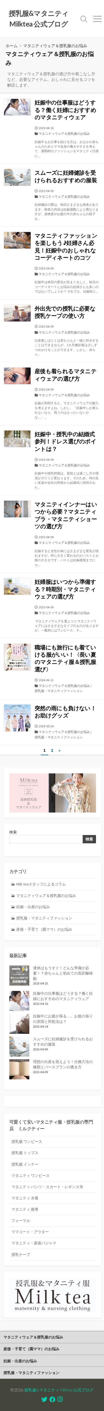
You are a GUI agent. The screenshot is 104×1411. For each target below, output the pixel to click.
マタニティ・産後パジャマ (33, 1243)
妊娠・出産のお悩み (33, 906)
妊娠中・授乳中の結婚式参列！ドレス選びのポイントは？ (65, 441)
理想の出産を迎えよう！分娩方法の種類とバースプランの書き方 (63, 1064)
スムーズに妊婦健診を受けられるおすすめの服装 (66, 176)
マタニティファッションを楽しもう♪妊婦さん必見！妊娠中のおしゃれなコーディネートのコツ (66, 246)
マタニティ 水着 (24, 1198)
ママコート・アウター (30, 1231)
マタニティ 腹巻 (24, 1209)
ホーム (12, 45)
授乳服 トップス (24, 1152)
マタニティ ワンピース (30, 1175)
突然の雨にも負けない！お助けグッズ (65, 712)
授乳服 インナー (24, 1164)
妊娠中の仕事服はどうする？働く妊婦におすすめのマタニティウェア (65, 110)
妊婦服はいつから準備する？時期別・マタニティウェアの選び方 (65, 589)
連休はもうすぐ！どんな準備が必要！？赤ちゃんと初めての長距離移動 (63, 973)
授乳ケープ (20, 1254)
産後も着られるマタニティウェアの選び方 (66, 375)
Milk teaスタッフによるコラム (41, 884)
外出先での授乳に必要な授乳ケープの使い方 (65, 312)
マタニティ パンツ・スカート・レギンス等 (47, 1186)
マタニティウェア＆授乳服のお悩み (64, 134)
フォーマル (20, 1220)
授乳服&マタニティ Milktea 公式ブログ (58, 1389)
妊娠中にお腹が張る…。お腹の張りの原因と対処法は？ (63, 1019)
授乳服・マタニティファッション (59, 691)
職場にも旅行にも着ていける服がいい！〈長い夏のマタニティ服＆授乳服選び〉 (65, 658)
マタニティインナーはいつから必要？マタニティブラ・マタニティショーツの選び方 (66, 515)
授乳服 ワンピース (26, 1141)
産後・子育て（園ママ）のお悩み (44, 929)
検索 (13, 832)
